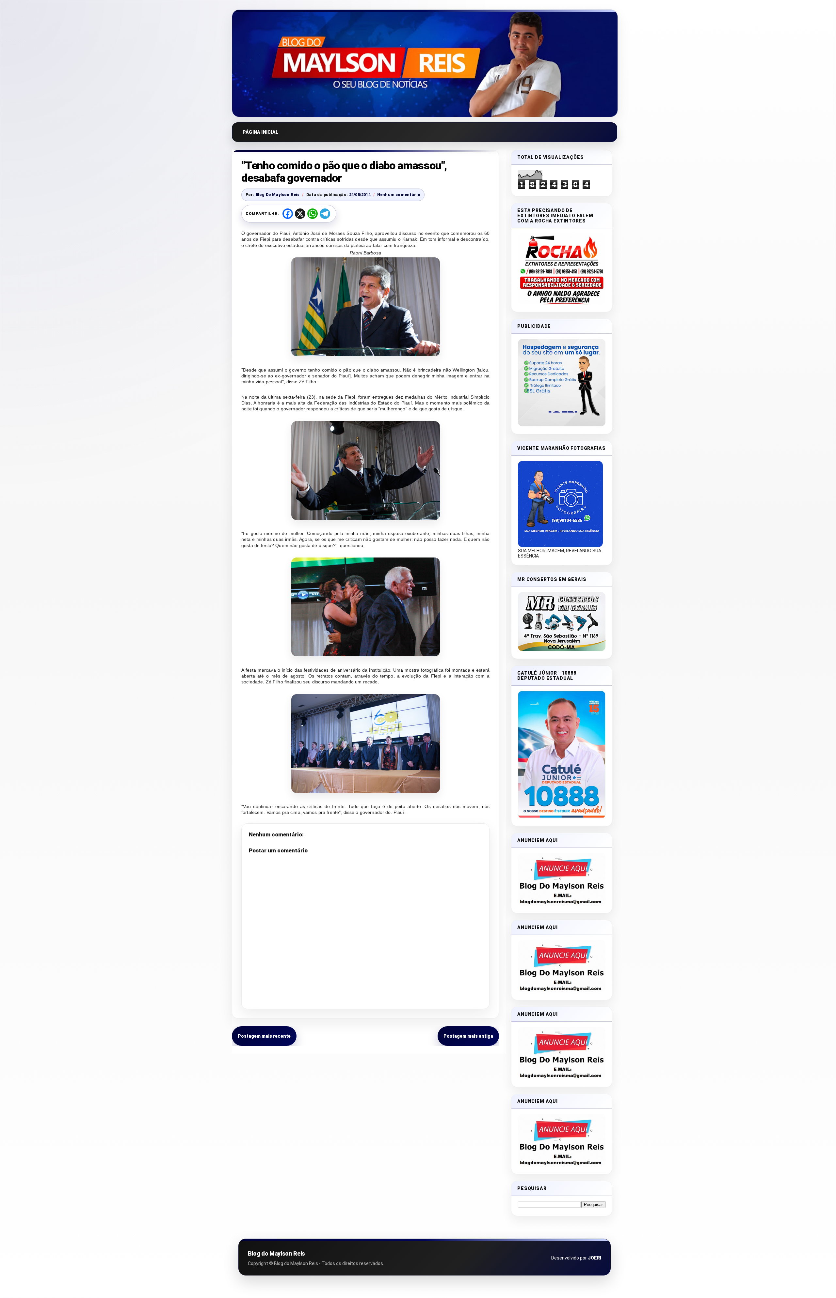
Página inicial (260, 132)
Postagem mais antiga (468, 1036)
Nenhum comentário (398, 194)
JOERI (594, 1257)
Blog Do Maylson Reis (278, 194)
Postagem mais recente (264, 1036)
